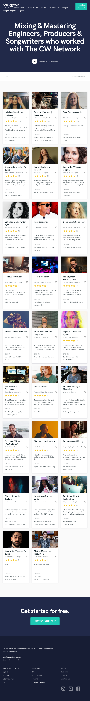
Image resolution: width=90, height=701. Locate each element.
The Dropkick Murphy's (41, 579)
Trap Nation (51, 357)
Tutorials (64, 672)
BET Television (50, 247)
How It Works (32, 8)
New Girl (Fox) (21, 524)
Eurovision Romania (69, 192)
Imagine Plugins (9, 11)
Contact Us (65, 679)
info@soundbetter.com (12, 657)
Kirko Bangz (46, 302)
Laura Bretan (67, 195)
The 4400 (37, 412)
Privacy (64, 675)
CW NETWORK (68, 360)
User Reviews (8, 679)
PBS (18, 247)
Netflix (36, 192)
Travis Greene (38, 137)
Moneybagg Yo (16, 412)
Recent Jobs (19, 8)
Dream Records (48, 137)
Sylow (78, 192)
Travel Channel (67, 470)
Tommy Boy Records (40, 357)
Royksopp (66, 412)
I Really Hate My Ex (49, 524)
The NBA (18, 357)
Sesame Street (67, 522)
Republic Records (10, 579)
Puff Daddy (37, 576)
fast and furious (10, 357)
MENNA (71, 302)
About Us (6, 675)
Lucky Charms (38, 524)
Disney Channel (20, 576)
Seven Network (71, 467)
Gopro (65, 140)
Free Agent (73, 412)
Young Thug (51, 467)
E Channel (37, 250)
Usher (44, 467)
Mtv (51, 192)
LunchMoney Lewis (11, 415)
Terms (63, 668)
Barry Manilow (9, 192)
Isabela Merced (9, 576)
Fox (10, 302)
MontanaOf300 (38, 305)
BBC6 (76, 357)
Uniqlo (23, 137)
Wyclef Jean (38, 467)
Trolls (74, 522)
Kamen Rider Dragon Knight (13, 195)
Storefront (36, 668)
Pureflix (22, 247)
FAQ (4, 682)
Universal (15, 302)
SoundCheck (54, 8)
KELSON (65, 302)
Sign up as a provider (11, 668)
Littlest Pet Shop (68, 524)
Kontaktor (81, 412)
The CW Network (10, 140)
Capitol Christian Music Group (43, 140)
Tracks (43, 8)
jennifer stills (45, 412)
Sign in (21, 11)
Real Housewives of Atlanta (42, 522)
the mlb (7, 360)
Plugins (65, 8)
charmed (52, 412)
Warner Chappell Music (12, 137)
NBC (68, 247)
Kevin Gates (37, 302)
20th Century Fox (10, 522)
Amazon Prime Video (69, 137)
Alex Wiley (8, 412)
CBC (64, 247)
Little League (79, 302)
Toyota (79, 137)
